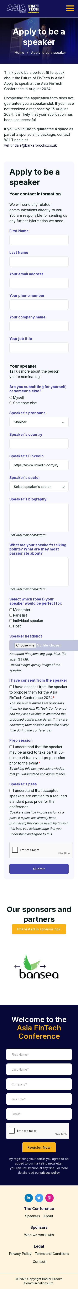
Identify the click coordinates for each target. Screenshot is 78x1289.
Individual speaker (28, 621)
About (48, 1216)
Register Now (38, 1147)
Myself (18, 397)
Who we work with (39, 1235)
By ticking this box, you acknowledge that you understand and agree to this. (37, 771)
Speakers (32, 1216)
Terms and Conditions (52, 1254)
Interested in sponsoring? (39, 929)
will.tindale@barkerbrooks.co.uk (30, 145)
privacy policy (49, 1172)
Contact (39, 1262)
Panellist (20, 615)
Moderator (21, 610)
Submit (39, 869)
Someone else (25, 403)
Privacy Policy (20, 1254)
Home (19, 52)
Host (17, 626)
